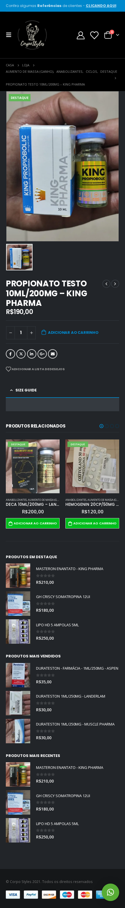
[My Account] (80, 35)
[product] (18, 575)
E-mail (52, 354)
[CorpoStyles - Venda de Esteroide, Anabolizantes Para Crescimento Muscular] (32, 34)
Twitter (21, 354)
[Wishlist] (94, 35)
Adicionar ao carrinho (73, 332)
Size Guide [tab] (26, 390)
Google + (42, 354)
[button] (101, 426)
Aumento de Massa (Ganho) (46, 500)
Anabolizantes (16, 500)
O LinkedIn (31, 354)
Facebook (10, 354)
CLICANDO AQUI (101, 5)
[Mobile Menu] (10, 35)
